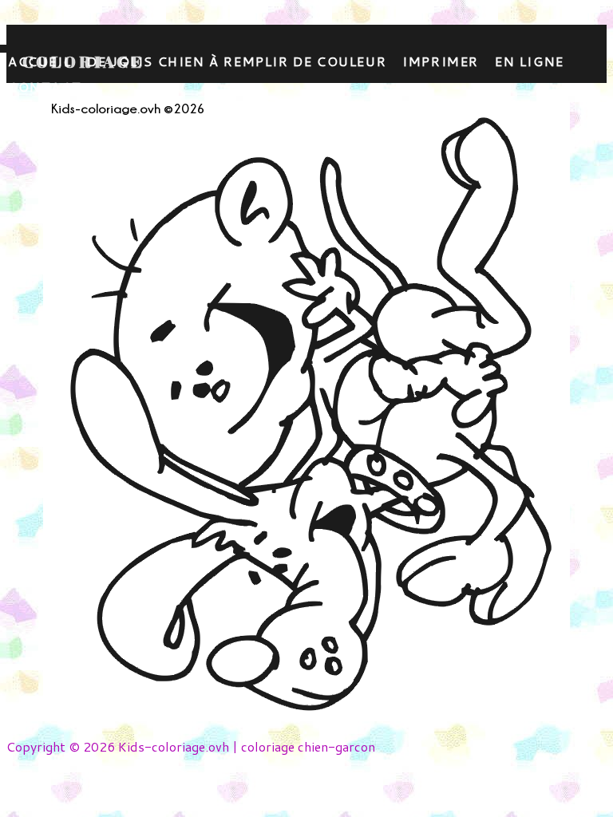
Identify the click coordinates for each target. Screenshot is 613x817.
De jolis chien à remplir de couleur (236, 61)
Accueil (39, 61)
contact (44, 86)
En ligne (529, 61)
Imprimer (440, 61)
